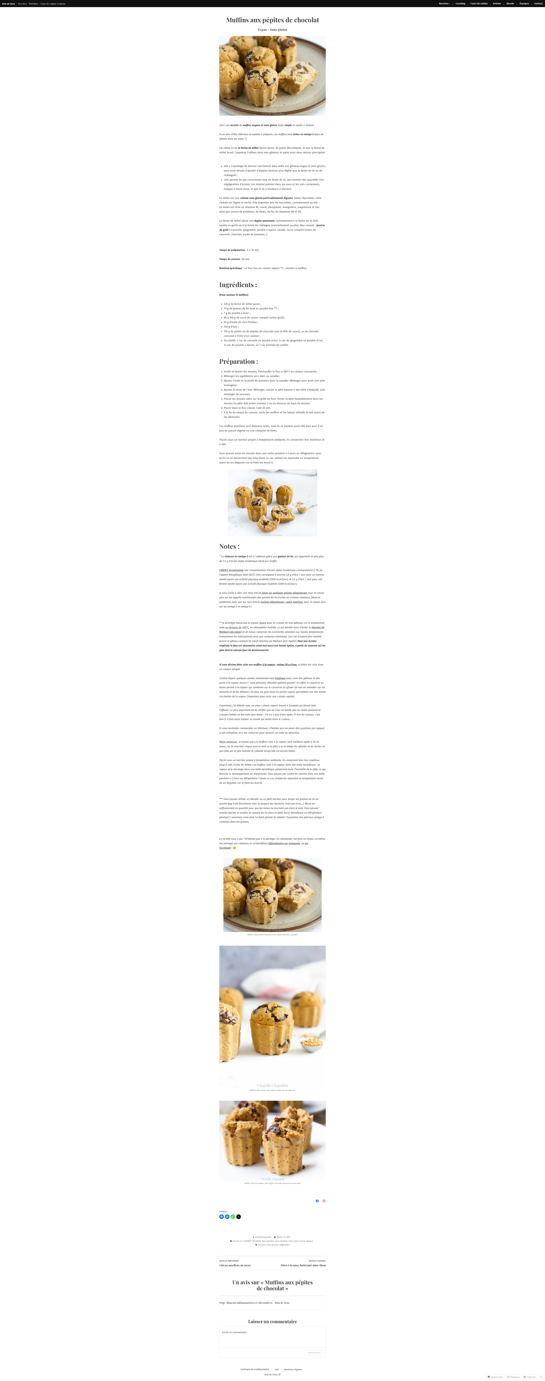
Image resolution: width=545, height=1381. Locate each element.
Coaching (460, 3)
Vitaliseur (280, 678)
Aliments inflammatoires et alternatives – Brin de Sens (258, 1302)
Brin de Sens (8, 4)
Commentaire (314, 1352)
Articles (497, 3)
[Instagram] (324, 1201)
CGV (277, 1369)
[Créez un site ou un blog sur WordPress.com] (279, 1374)
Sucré (302, 1241)
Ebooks (510, 3)
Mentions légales (293, 1369)
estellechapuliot (263, 1237)
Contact (538, 3)
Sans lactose (281, 1241)
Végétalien (284, 1245)
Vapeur (309, 1241)
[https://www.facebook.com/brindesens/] (317, 1201)
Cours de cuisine (479, 3)
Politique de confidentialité (255, 1369)
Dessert (261, 1245)
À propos (524, 3)
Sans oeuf (293, 1241)
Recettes (443, 3)
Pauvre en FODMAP (242, 1241)
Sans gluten (268, 1241)
